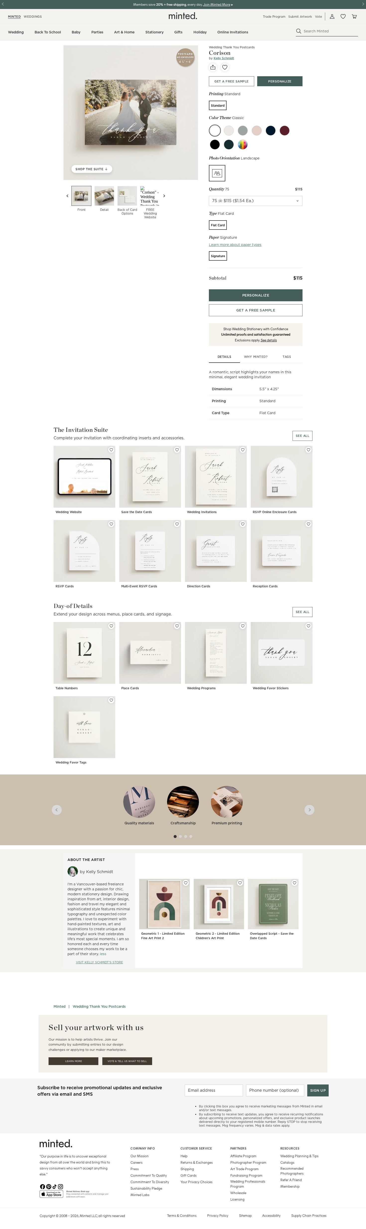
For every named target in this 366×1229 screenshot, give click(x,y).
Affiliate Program (243, 1155)
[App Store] (51, 1196)
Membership (290, 1186)
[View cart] (354, 16)
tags (287, 357)
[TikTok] (55, 1186)
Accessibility (271, 1215)
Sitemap (245, 1215)
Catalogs (287, 1162)
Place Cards (130, 688)
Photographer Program (248, 1162)
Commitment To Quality (148, 1175)
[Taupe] (229, 131)
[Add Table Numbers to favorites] (111, 626)
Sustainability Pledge (146, 1188)
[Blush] (257, 131)
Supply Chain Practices (308, 1215)
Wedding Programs (201, 688)
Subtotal (217, 278)
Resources (290, 1148)
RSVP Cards (65, 586)
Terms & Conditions (181, 1215)
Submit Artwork (300, 16)
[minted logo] (183, 15)
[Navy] (271, 131)
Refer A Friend (291, 1179)
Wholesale (238, 1192)
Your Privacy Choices (196, 1181)
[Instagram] (60, 1186)
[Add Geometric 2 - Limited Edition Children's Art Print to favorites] (240, 883)
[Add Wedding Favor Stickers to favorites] (308, 626)
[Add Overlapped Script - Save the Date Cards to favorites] (295, 883)
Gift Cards (188, 1175)
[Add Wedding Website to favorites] (111, 450)
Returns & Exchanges (197, 1162)
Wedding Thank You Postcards (99, 1006)
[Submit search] (299, 31)
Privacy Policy (217, 1215)
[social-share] (213, 67)
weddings (33, 16)
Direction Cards (198, 586)
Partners (238, 1148)
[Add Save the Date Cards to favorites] (177, 450)
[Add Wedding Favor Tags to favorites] (111, 700)
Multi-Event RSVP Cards (139, 586)
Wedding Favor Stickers (271, 688)
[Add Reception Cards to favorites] (308, 524)
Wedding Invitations (202, 512)
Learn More (73, 1061)
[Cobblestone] (243, 131)
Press (134, 1168)
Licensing (237, 1199)
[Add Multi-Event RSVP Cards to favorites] (177, 524)
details (225, 357)
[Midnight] (215, 145)
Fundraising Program (246, 1175)
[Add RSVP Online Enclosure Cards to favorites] (308, 450)
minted (14, 16)
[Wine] (285, 131)
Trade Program (274, 16)
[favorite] (225, 67)
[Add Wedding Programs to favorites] (243, 626)
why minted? (256, 357)
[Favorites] (343, 16)
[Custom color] (243, 145)
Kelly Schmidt (224, 58)
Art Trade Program (244, 1168)
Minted (59, 1006)
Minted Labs (139, 1194)
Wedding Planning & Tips (299, 1155)
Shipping (187, 1168)
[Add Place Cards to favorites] (177, 626)
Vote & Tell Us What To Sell (127, 1061)
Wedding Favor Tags (71, 762)
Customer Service (196, 1148)
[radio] (217, 105)
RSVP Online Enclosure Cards (275, 512)
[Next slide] (164, 196)
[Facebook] (43, 1186)
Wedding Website (69, 512)
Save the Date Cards (136, 512)
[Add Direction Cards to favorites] (243, 524)
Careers (136, 1162)
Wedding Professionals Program (247, 1184)
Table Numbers (67, 688)
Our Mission (139, 1155)
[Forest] (229, 145)
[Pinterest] (49, 1186)
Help (184, 1155)
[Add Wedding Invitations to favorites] (243, 450)
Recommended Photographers (292, 1171)
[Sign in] (332, 16)
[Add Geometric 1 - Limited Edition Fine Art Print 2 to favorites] (186, 883)
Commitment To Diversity (149, 1181)
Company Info (142, 1148)
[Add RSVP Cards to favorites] (111, 524)
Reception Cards (265, 586)
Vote (318, 16)
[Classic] (215, 131)
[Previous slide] (67, 196)
